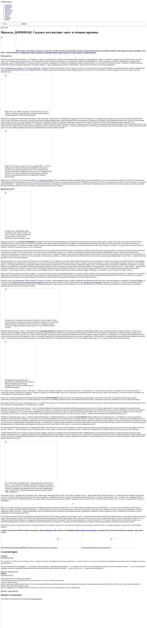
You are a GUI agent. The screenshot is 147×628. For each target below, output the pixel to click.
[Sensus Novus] (6, 2)
